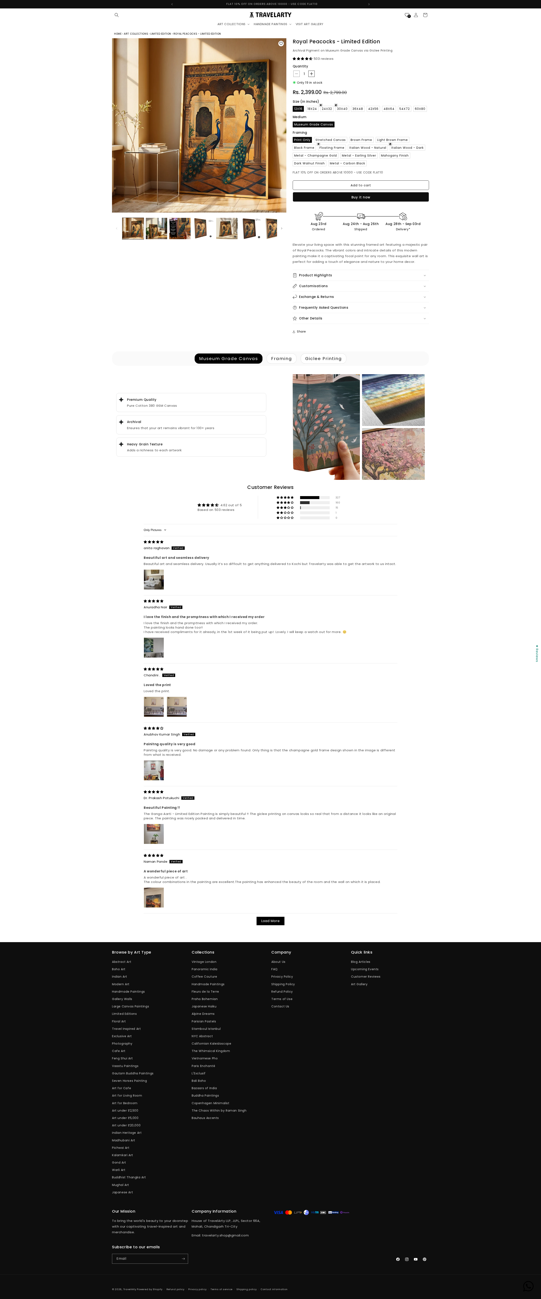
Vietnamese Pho (205, 1058)
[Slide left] (116, 228)
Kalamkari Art (122, 1155)
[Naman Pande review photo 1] (154, 897)
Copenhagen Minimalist (211, 1103)
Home (118, 33)
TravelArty (129, 1289)
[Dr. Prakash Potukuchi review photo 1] (154, 834)
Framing (281, 359)
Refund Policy (282, 991)
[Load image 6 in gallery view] (250, 228)
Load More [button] (270, 920)
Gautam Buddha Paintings (133, 1073)
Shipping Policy (283, 984)
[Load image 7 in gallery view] (273, 228)
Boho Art (119, 969)
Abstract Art (121, 962)
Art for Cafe (121, 1088)
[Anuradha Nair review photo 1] (154, 647)
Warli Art (118, 1170)
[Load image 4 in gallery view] (203, 228)
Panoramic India (204, 969)
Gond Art (119, 1162)
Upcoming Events (365, 969)
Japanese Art (122, 1192)
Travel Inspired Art (126, 1029)
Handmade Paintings (128, 991)
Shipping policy (246, 1289)
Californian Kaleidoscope (211, 1043)
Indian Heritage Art (127, 1133)
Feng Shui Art (122, 1058)
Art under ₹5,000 (125, 1118)
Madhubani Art (123, 1140)
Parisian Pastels (204, 1021)
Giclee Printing (323, 359)
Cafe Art (119, 1051)
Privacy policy (197, 1289)
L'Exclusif (199, 1073)
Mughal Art (120, 1185)
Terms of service (221, 1289)
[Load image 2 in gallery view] (156, 228)
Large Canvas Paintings (130, 1006)
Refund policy (175, 1289)
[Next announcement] (369, 4)
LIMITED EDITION (160, 33)
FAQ (274, 969)
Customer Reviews (366, 976)
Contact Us (280, 1006)
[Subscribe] (183, 1259)
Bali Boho (199, 1081)
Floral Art (119, 1021)
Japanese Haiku (204, 1006)
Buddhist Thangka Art (129, 1177)
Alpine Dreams (203, 1014)
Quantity (300, 66)
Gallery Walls (122, 999)
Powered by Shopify (150, 1289)
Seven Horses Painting (129, 1081)
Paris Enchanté (203, 1066)
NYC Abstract (202, 1036)
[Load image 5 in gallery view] (227, 228)
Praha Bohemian (205, 999)
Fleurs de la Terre (205, 991)
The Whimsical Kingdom (211, 1051)
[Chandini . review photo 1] (154, 707)
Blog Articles (360, 962)
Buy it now (360, 197)
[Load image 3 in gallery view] (180, 228)
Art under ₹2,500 (125, 1110)
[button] (116, 15)
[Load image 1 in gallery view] (133, 228)
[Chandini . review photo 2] (177, 707)
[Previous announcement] (172, 4)
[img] (154, 542)
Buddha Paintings (205, 1095)
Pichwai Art (121, 1148)
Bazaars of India (204, 1088)
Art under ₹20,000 (126, 1125)
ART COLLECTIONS (136, 33)
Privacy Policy (282, 976)
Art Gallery (359, 984)
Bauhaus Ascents (205, 1118)
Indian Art (119, 976)
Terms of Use (281, 999)
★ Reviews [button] (537, 653)
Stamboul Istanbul (206, 1029)
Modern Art (121, 984)
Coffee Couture (204, 976)
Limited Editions (124, 1014)
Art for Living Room (127, 1095)
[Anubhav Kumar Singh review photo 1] (154, 770)
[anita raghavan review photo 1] (154, 579)
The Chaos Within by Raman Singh (219, 1110)
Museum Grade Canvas (228, 359)
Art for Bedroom (125, 1103)
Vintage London (204, 962)
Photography (122, 1043)
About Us (278, 962)
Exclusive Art (122, 1036)
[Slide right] (281, 228)
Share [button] (301, 331)
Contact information (274, 1289)
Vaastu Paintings (125, 1066)
